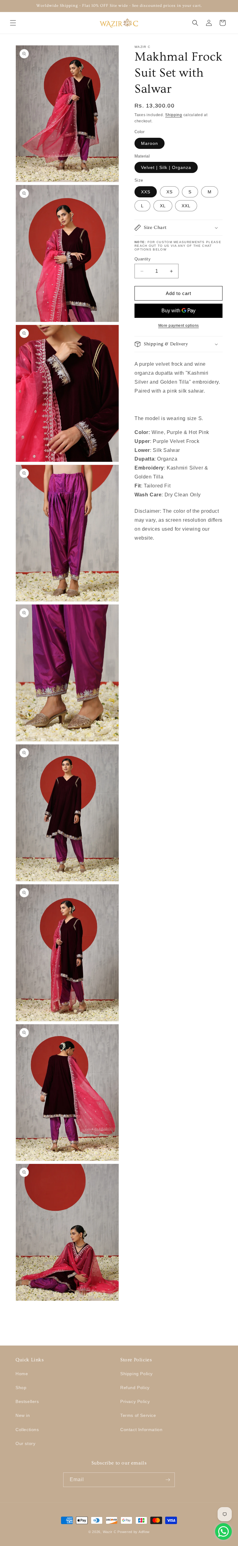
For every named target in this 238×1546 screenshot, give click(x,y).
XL (163, 205)
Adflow (144, 1532)
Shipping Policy (136, 1373)
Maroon (149, 143)
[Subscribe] (167, 1479)
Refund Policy (135, 1387)
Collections (27, 1429)
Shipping (173, 115)
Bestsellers (27, 1401)
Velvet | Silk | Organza (166, 167)
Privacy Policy (135, 1401)
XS (169, 191)
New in (22, 1415)
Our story (25, 1443)
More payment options (178, 325)
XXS (145, 191)
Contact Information (141, 1429)
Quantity (142, 259)
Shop (20, 1387)
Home (21, 1373)
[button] (13, 23)
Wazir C (110, 1532)
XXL (186, 205)
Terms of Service (138, 1415)
